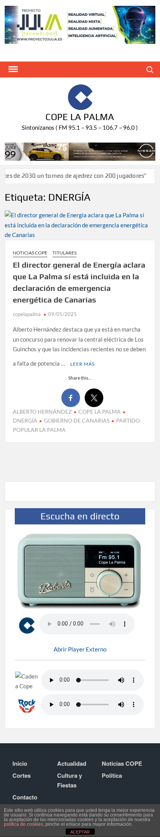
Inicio (19, 763)
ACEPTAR (80, 832)
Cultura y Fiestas (69, 780)
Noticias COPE (30, 253)
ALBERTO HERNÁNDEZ (42, 411)
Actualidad (71, 763)
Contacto (24, 797)
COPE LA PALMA (99, 411)
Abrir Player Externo (80, 649)
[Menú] (12, 69)
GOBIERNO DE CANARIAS (77, 420)
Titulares (64, 253)
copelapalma (27, 314)
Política (112, 775)
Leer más (82, 364)
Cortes (21, 775)
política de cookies (23, 824)
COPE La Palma (79, 117)
